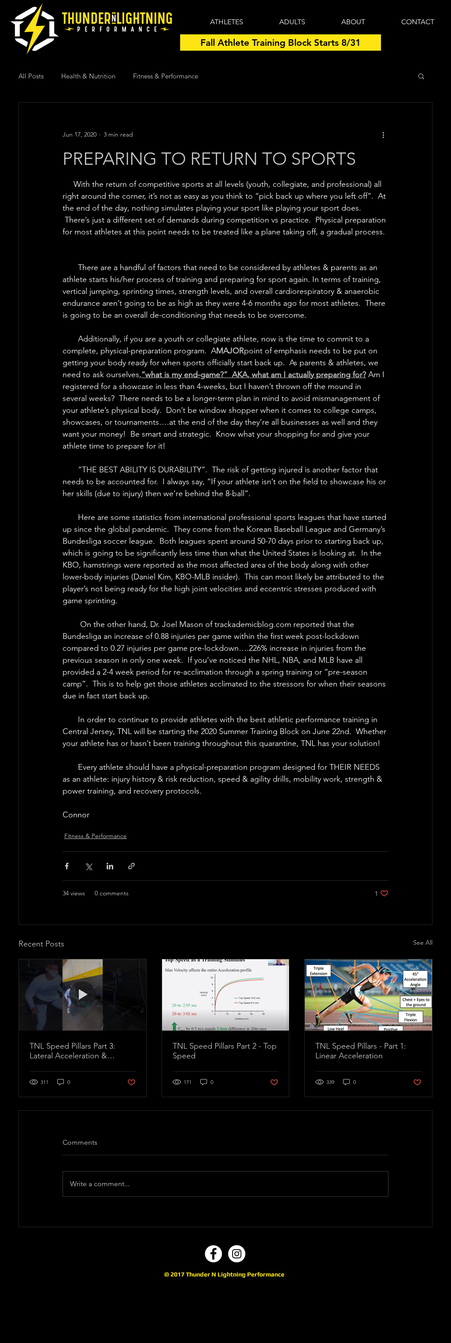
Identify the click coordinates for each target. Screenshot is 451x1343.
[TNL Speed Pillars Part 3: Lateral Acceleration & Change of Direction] (82, 995)
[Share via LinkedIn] (110, 866)
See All (423, 942)
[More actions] (383, 134)
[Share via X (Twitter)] (88, 866)
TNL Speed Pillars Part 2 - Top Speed (225, 1051)
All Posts (31, 76)
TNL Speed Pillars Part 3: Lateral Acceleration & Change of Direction (72, 1051)
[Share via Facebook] (67, 866)
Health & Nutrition (88, 76)
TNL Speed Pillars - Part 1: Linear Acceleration (360, 1051)
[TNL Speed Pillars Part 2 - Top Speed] (225, 995)
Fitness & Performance (165, 76)
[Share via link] (131, 866)
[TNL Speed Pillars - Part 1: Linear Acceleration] (368, 995)
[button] (421, 75)
